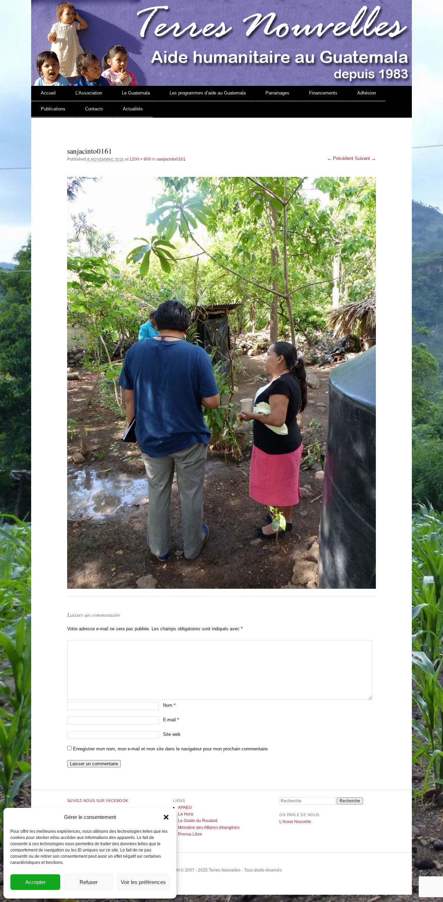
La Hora (185, 814)
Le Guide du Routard (197, 820)
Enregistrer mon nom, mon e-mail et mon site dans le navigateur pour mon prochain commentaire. (171, 748)
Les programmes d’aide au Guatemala (208, 93)
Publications (53, 108)
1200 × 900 (140, 159)
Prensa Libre (190, 834)
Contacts (94, 108)
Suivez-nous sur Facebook (97, 801)
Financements (323, 93)
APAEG (185, 807)
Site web (171, 734)
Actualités (133, 108)
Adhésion (366, 93)
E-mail (171, 719)
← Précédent (340, 158)
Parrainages (277, 93)
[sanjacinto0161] (221, 383)
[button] (166, 817)
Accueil (48, 93)
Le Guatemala (136, 93)
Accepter (35, 882)
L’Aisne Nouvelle (295, 821)
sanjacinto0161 (171, 159)
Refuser (89, 882)
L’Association (88, 93)
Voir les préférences (143, 882)
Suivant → (365, 158)
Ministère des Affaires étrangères (208, 827)
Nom (169, 705)
